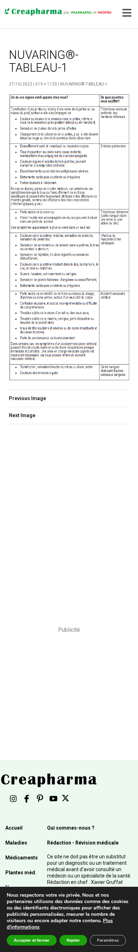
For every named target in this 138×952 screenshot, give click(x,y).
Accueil (14, 828)
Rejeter (73, 940)
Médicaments (21, 857)
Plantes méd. (20, 872)
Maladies (16, 843)
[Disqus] (69, 530)
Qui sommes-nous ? (70, 828)
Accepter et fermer (32, 940)
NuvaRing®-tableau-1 (84, 84)
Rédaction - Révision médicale (83, 843)
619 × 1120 (46, 84)
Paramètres (108, 940)
